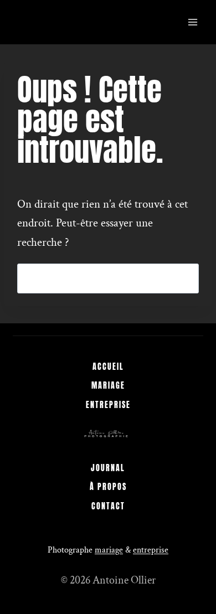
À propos (108, 487)
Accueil (108, 367)
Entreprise (108, 405)
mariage (109, 550)
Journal (108, 468)
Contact (108, 506)
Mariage (108, 385)
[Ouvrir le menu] (193, 21)
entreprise (150, 550)
